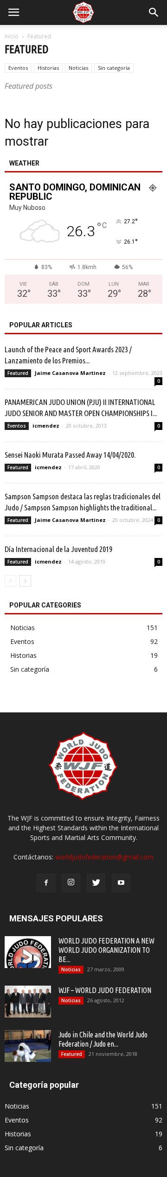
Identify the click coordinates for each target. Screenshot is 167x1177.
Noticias (78, 67)
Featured (17, 373)
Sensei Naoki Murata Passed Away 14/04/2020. (70, 454)
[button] (154, 12)
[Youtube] (121, 883)
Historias (48, 67)
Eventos (18, 67)
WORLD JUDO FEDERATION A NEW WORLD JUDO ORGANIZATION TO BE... (106, 950)
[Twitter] (96, 883)
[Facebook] (46, 883)
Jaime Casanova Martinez (70, 372)
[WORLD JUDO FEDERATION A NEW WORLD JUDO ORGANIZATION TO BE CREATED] (28, 952)
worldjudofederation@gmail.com (104, 856)
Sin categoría (114, 67)
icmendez (45, 425)
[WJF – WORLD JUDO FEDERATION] (28, 1002)
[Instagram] (71, 883)
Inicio (12, 36)
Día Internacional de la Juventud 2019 (58, 549)
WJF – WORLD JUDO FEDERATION (104, 990)
